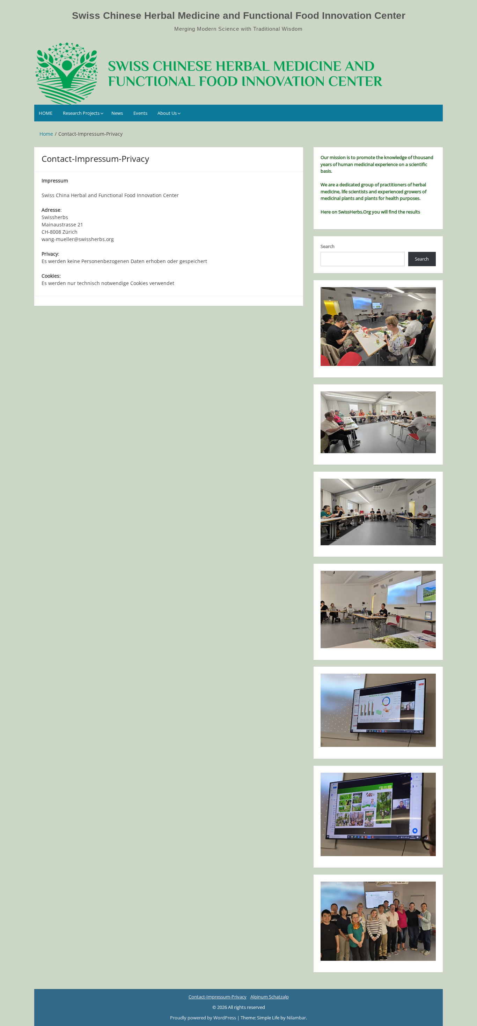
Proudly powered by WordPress (203, 1017)
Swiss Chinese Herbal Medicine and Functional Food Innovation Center (238, 15)
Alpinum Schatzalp (269, 997)
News (117, 113)
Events (140, 113)
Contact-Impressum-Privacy (218, 997)
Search (328, 246)
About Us (167, 113)
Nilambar (296, 1017)
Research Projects (81, 113)
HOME (45, 113)
